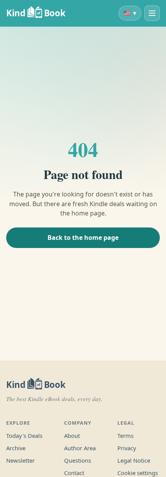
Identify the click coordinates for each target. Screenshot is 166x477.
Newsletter (20, 460)
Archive (15, 448)
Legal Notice (133, 460)
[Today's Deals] (152, 13)
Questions (77, 460)
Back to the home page (83, 237)
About (72, 435)
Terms (125, 435)
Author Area (80, 448)
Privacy (126, 448)
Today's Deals (24, 435)
